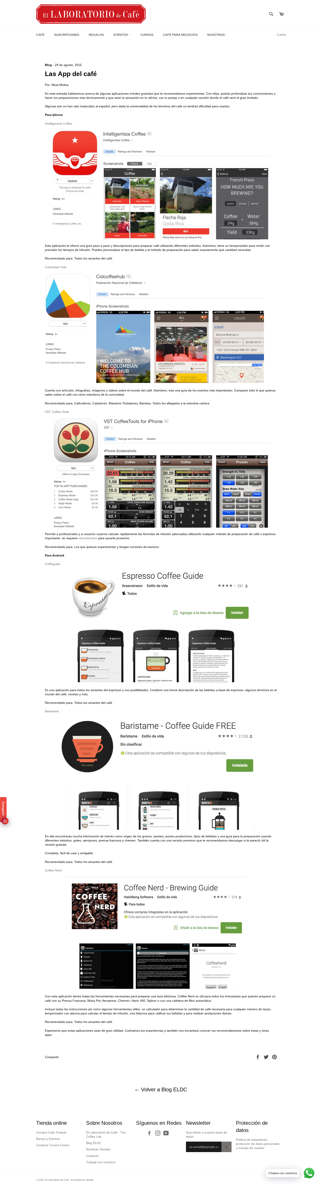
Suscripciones (66, 35)
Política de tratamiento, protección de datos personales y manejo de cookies (258, 1144)
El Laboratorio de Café (57, 1180)
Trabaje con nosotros (100, 1162)
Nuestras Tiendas (98, 1149)
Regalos (96, 35)
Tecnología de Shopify (82, 1180)
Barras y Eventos (48, 1139)
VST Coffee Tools (57, 412)
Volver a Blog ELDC (163, 1089)
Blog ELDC (93, 1143)
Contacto (92, 1156)
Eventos (121, 35)
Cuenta (281, 34)
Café (40, 35)
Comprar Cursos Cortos (52, 1145)
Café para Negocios (180, 35)
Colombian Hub (55, 267)
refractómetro (87, 538)
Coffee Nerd (53, 870)
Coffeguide (52, 564)
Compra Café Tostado (51, 1132)
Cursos (146, 35)
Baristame (52, 711)
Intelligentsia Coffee (58, 123)
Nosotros (216, 35)
